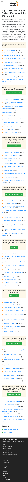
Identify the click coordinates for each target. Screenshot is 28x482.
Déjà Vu (12, 302)
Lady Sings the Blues (17, 272)
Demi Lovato (7, 220)
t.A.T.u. (6, 50)
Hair (5, 160)
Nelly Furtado (8, 77)
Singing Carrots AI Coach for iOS (10, 454)
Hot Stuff (16, 217)
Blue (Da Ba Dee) (14, 375)
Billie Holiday (7, 272)
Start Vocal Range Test (14, 93)
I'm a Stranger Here (21, 350)
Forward (12, 285)
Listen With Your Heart (17, 68)
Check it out (14, 295)
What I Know (15, 329)
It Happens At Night (18, 319)
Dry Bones (16, 99)
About (4, 444)
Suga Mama (13, 279)
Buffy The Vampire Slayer (11, 265)
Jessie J (6, 152)
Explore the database (14, 146)
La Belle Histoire (15, 215)
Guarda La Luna (16, 55)
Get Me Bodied (14, 282)
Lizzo (6, 115)
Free (14, 414)
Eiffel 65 (6, 375)
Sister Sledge (7, 58)
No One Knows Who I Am (17, 364)
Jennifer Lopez (8, 155)
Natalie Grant (7, 359)
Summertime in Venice (19, 229)
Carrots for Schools (7, 448)
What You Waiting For (18, 166)
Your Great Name (16, 359)
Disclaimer (5, 464)
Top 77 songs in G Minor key (11, 429)
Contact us (5, 456)
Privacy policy (6, 462)
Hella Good (13, 354)
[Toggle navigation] (2, 2)
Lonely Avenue (14, 378)
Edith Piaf (7, 215)
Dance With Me (18, 224)
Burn (18, 65)
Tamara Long (7, 53)
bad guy (13, 277)
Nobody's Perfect (14, 152)
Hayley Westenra (8, 371)
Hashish (10, 160)
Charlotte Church (9, 256)
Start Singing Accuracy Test (14, 194)
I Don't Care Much (13, 381)
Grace (12, 177)
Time (15, 62)
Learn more (14, 247)
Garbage (6, 170)
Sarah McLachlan (8, 62)
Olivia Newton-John (9, 72)
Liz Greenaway (8, 118)
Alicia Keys (6, 401)
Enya (6, 203)
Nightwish (6, 357)
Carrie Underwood (9, 261)
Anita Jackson (8, 319)
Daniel (14, 305)
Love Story (7, 102)
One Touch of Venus (9, 350)
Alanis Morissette (8, 406)
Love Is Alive (13, 323)
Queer (11, 170)
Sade (5, 331)
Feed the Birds (16, 368)
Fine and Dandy (9, 180)
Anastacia (6, 323)
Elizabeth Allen (8, 210)
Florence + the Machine (10, 173)
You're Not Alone (17, 118)
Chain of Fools (15, 200)
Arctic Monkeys (8, 307)
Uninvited (16, 406)
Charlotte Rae (8, 254)
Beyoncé (7, 279)
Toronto (4, 475)
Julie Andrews (7, 368)
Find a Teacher (6, 450)
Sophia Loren (7, 55)
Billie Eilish (7, 277)
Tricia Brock (7, 329)
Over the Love (21, 173)
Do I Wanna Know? (18, 310)
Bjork (6, 269)
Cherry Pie (10, 331)
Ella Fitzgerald (8, 206)
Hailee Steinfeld (8, 163)
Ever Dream (14, 357)
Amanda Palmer (8, 326)
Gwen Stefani (7, 166)
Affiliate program (6, 466)
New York (5, 471)
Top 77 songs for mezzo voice (11, 432)
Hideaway (11, 129)
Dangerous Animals (19, 314)
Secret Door (17, 307)
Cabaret (6, 381)
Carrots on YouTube (7, 452)
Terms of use (5, 460)
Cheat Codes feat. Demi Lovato (13, 233)
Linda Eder (7, 364)
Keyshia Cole (7, 132)
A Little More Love (20, 72)
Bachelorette (11, 269)
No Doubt (6, 354)
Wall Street (15, 53)
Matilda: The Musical (10, 79)
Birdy (5, 404)
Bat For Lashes (8, 305)
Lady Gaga (7, 122)
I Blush (14, 254)
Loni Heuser (7, 106)
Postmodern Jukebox (9, 65)
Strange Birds (11, 404)
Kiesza (6, 129)
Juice (9, 115)
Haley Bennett (8, 158)
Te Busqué (15, 77)
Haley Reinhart (7, 414)
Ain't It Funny (16, 155)
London (4, 469)
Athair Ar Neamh (12, 203)
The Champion (19, 261)
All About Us (12, 50)
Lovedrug (13, 126)
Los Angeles (5, 473)
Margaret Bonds (8, 99)
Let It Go (14, 132)
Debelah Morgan (9, 224)
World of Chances (16, 220)
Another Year (17, 326)
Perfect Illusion (15, 122)
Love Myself (17, 163)
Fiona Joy (7, 177)
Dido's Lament (17, 371)
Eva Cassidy (7, 200)
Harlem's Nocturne (15, 401)
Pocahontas (7, 68)
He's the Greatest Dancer (18, 58)
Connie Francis (8, 229)
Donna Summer (8, 217)
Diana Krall (6, 378)
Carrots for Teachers (7, 446)
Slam (14, 158)
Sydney (4, 477)
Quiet (16, 416)
